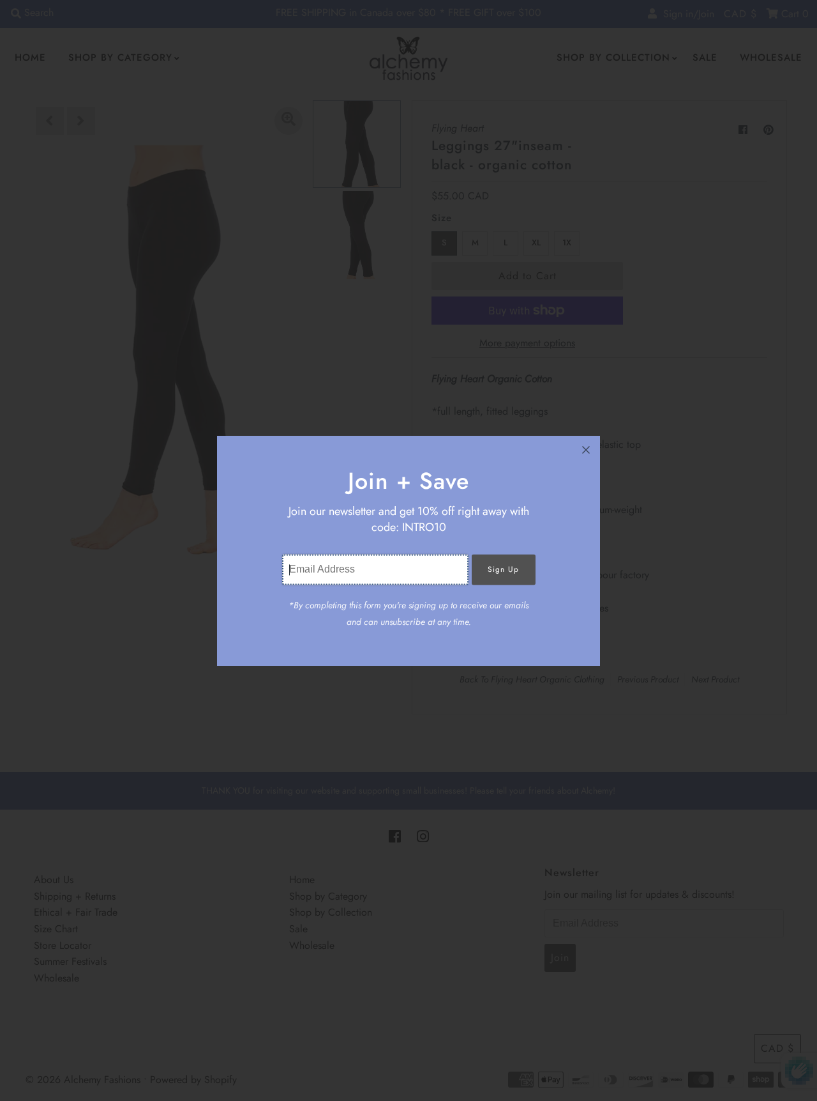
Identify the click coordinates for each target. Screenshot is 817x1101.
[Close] (586, 450)
